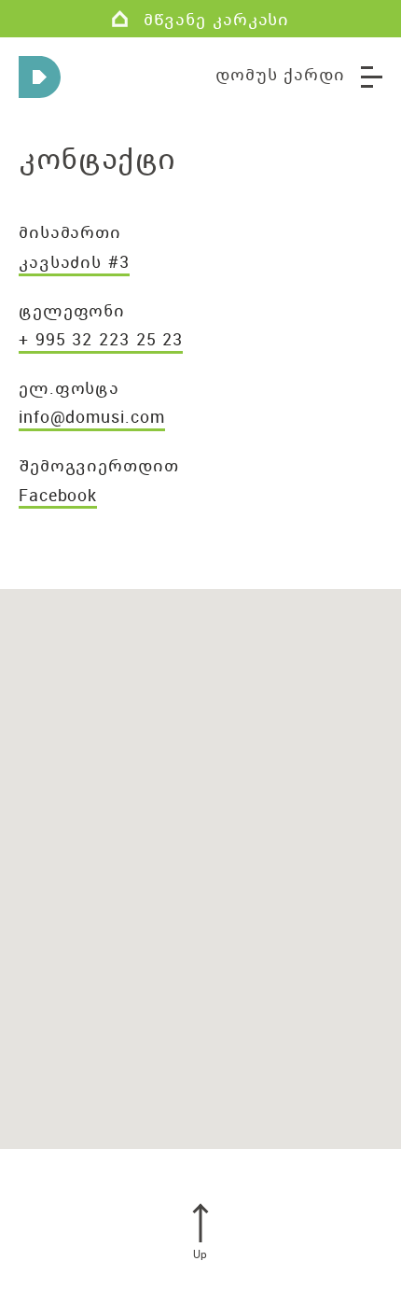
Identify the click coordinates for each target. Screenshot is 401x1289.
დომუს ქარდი (280, 74)
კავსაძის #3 (74, 261)
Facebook (58, 494)
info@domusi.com (92, 416)
